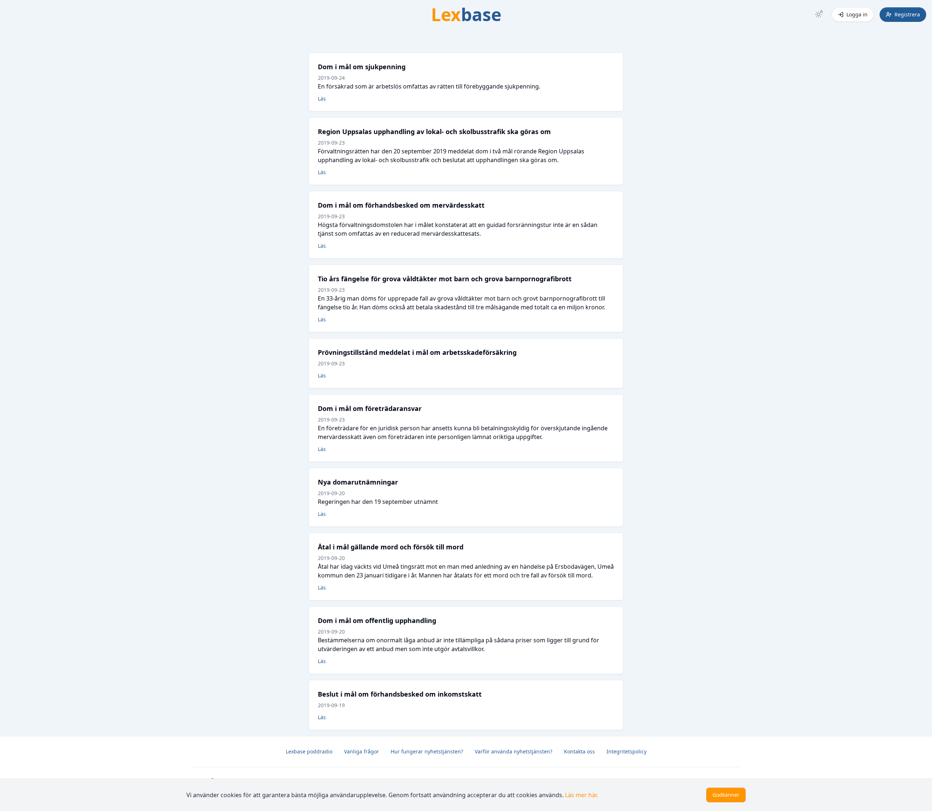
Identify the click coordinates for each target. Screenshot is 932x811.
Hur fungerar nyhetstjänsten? (427, 751)
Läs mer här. (581, 795)
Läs (322, 98)
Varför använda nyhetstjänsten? (513, 751)
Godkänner (725, 794)
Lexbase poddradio (309, 751)
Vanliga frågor (361, 751)
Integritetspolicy (627, 751)
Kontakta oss (579, 751)
